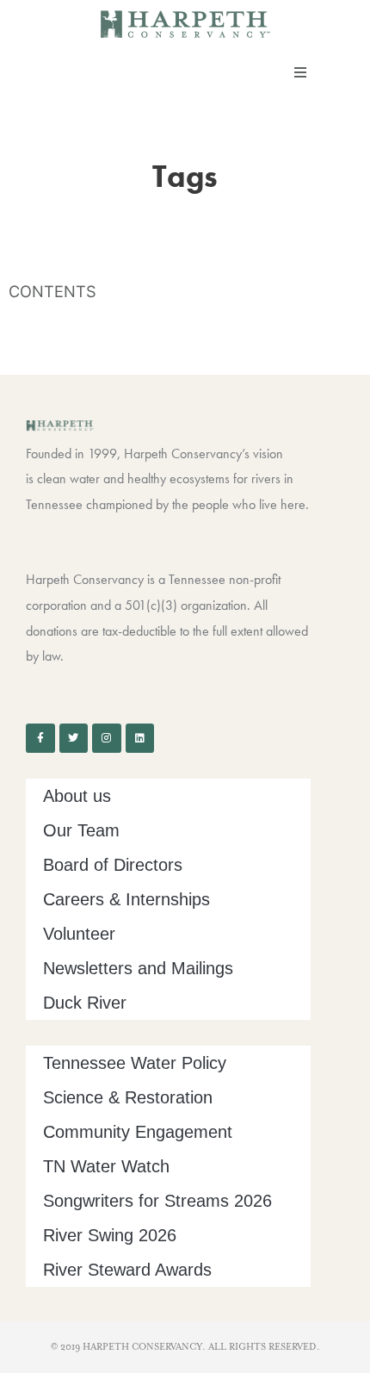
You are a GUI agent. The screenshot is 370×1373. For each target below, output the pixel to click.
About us (77, 795)
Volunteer (79, 933)
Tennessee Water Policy (134, 1062)
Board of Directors (112, 864)
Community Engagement (137, 1131)
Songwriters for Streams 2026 (157, 1200)
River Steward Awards (127, 1269)
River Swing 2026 (109, 1235)
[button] (300, 72)
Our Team (81, 830)
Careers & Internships (126, 899)
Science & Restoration (128, 1097)
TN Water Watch (106, 1166)
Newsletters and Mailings (138, 968)
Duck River (84, 1002)
